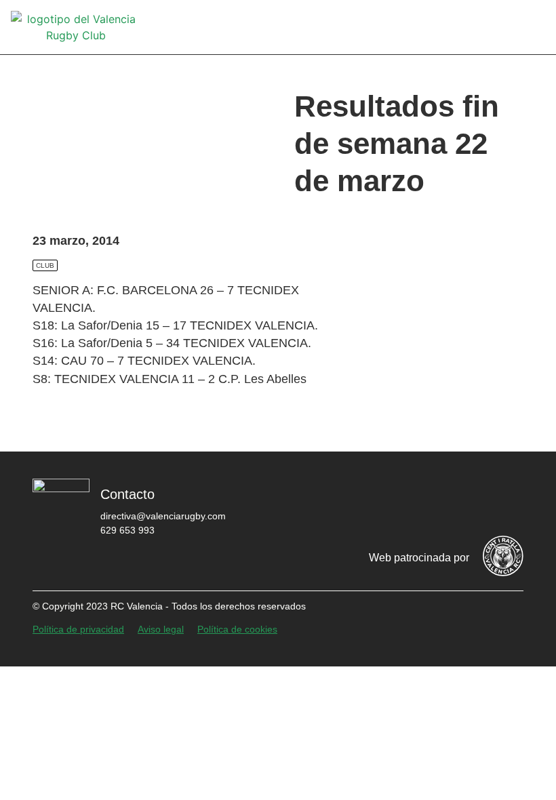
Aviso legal (161, 629)
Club (45, 265)
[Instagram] (425, 501)
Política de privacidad (78, 629)
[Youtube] (466, 501)
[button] (535, 27)
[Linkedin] (506, 501)
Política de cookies (237, 629)
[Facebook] (344, 501)
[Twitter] (384, 501)
